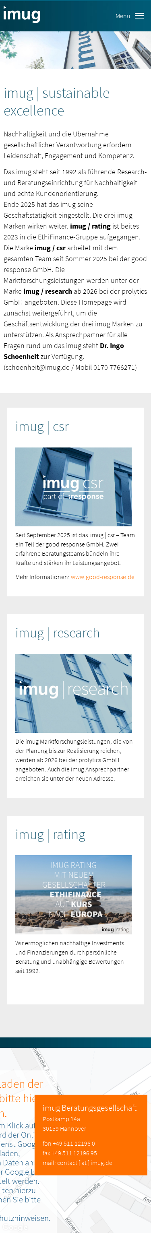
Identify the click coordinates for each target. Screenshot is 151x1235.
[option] (75, 50)
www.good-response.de (102, 577)
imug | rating (50, 834)
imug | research (57, 632)
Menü (123, 16)
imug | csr (42, 426)
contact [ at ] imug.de (84, 1163)
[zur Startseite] (22, 16)
